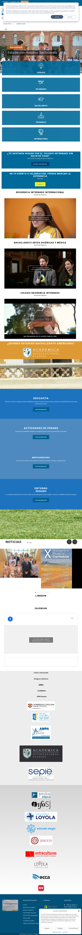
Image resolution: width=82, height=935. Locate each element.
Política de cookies (57, 932)
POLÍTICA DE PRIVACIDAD (30, 915)
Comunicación (20, 23)
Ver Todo (29, 542)
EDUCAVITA (41, 398)
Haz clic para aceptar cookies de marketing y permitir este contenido (40, 218)
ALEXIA (13, 2)
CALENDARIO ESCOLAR (29, 913)
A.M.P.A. (25, 905)
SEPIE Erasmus (42, 696)
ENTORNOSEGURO (41, 490)
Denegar (60, 928)
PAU (18, 2)
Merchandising (41, 458)
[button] (79, 911)
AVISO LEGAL (26, 918)
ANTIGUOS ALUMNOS (29, 907)
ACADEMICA (42, 691)
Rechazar (70, 17)
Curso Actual (7, 23)
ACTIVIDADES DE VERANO (41, 428)
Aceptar (57, 17)
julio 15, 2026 (22, 581)
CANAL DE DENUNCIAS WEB (31, 923)
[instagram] (79, 4)
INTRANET (5, 2)
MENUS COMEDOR (28, 910)
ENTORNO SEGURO (28, 921)
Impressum (65, 932)
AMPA (41, 685)
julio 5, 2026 (63, 571)
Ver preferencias (73, 928)
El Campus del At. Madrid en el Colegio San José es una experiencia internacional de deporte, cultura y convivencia (62, 566)
